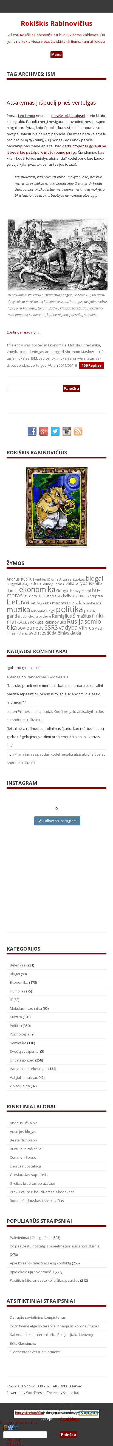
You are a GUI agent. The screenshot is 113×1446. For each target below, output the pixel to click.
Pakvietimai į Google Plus (47, 677)
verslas (23, 365)
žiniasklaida (69, 633)
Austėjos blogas (23, 1131)
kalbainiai (71, 595)
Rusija (75, 621)
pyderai (45, 616)
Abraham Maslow (79, 351)
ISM (34, 358)
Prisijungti (13, 1440)
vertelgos (38, 365)
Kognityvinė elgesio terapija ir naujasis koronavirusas (54, 1326)
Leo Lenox (26, 115)
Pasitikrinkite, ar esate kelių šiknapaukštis (44, 1280)
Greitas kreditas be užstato (32, 1183)
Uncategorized (22, 1060)
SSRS (51, 627)
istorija (51, 595)
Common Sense (23, 1157)
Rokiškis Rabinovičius (56, 23)
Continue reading (23, 332)
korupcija (95, 595)
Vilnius (86, 627)
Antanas (14, 677)
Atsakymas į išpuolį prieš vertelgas (51, 102)
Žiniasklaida (20, 1085)
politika (69, 609)
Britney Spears (53, 584)
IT (11, 999)
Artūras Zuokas (72, 579)
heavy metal (80, 590)
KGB (83, 596)
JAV (59, 596)
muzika (18, 609)
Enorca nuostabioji (25, 1166)
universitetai (83, 358)
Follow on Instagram (60, 820)
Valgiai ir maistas (24, 1077)
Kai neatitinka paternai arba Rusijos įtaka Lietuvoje (52, 1334)
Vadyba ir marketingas (25, 351)
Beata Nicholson (23, 1140)
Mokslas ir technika (84, 345)
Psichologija (20, 1034)
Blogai (15, 973)
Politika (16, 1025)
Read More (69, 1418)
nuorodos (38, 611)
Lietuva (18, 601)
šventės (37, 632)
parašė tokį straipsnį (68, 115)
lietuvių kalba (40, 603)
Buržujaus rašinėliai (26, 1148)
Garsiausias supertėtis (29, 1174)
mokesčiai (94, 603)
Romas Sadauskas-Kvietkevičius (37, 1200)
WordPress (35, 1392)
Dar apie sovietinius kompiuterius (38, 1317)
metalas (76, 602)
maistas (59, 603)
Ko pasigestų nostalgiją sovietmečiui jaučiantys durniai (55, 1246)
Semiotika (18, 1042)
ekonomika (37, 589)
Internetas (34, 595)
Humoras (17, 991)
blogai (94, 578)
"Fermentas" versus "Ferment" (35, 1351)
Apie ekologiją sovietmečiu (32, 1271)
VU (50, 365)
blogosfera (31, 583)
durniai (12, 590)
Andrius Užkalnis (46, 579)
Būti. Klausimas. (23, 1343)
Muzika (16, 1016)
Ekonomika (57, 345)
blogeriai (14, 583)
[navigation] (56, 1434)
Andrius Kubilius (20, 579)
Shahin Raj (71, 1392)
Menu (56, 54)
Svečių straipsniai (24, 1051)
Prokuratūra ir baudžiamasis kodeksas (42, 1191)
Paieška (53, 1434)
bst (9, 711)
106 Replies (91, 365)
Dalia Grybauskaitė (83, 583)
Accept (46, 1418)
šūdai (52, 633)
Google (62, 590)
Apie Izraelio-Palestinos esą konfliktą (40, 1263)
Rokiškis (23, 622)
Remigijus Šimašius (71, 616)
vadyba (68, 627)
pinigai (50, 611)
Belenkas (18, 965)
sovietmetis (31, 628)
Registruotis (15, 1443)
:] (8, 754)
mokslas (64, 358)
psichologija (29, 616)
